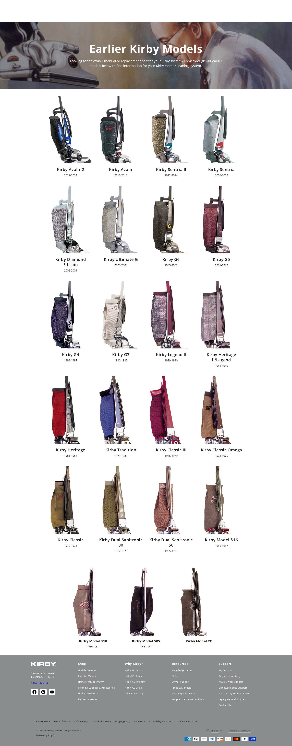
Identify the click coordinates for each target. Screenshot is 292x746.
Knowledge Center (182, 670)
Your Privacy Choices (186, 721)
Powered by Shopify (45, 735)
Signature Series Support (233, 687)
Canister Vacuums (88, 676)
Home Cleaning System (91, 681)
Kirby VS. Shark (133, 676)
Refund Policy (81, 721)
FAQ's (175, 676)
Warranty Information (184, 693)
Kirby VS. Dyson (133, 670)
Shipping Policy (122, 721)
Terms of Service (62, 721)
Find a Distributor (88, 693)
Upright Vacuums (88, 670)
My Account (225, 670)
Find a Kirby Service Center (234, 693)
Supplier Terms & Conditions (188, 699)
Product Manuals (181, 687)
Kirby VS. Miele (133, 687)
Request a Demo (87, 699)
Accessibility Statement (160, 721)
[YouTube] (52, 692)
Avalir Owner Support (231, 681)
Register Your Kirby (229, 676)
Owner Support (180, 681)
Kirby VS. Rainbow (135, 681)
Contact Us (225, 705)
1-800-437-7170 (39, 682)
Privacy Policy (43, 721)
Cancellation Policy (101, 721)
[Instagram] (43, 692)
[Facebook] (34, 692)
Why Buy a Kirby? (134, 693)
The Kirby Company (53, 730)
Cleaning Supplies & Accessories (96, 687)
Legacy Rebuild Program (232, 699)
